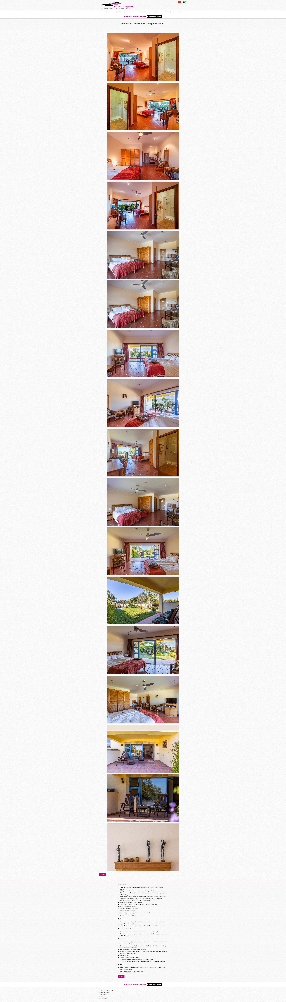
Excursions (143, 12)
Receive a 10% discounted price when (142, 16)
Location (155, 12)
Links (130, 991)
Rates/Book (167, 12)
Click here (105, 996)
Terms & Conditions (134, 993)
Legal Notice (132, 994)
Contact (179, 12)
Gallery (131, 12)
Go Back (103, 874)
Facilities (118, 12)
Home (106, 12)
